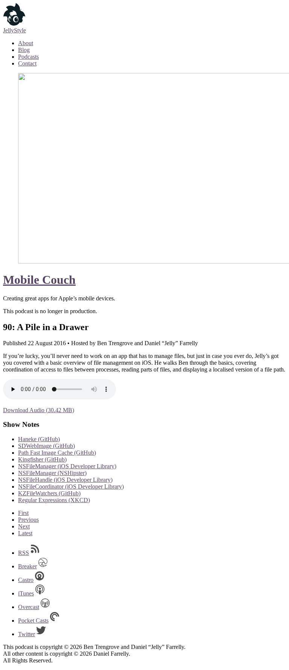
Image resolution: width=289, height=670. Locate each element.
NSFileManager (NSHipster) (52, 473)
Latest (25, 533)
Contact (27, 63)
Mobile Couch (39, 279)
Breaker (27, 566)
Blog (24, 50)
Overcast (28, 607)
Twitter (26, 634)
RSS (23, 553)
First (23, 513)
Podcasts (28, 56)
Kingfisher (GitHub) (42, 459)
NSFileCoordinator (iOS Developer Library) (71, 486)
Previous (28, 519)
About (25, 43)
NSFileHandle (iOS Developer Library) (65, 480)
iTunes (26, 593)
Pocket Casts (33, 620)
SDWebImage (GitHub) (46, 446)
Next (24, 526)
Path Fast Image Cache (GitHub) (57, 452)
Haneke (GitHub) (39, 439)
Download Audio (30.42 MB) (38, 410)
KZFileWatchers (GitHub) (49, 493)
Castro (25, 580)
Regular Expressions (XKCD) (54, 500)
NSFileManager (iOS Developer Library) (67, 466)
